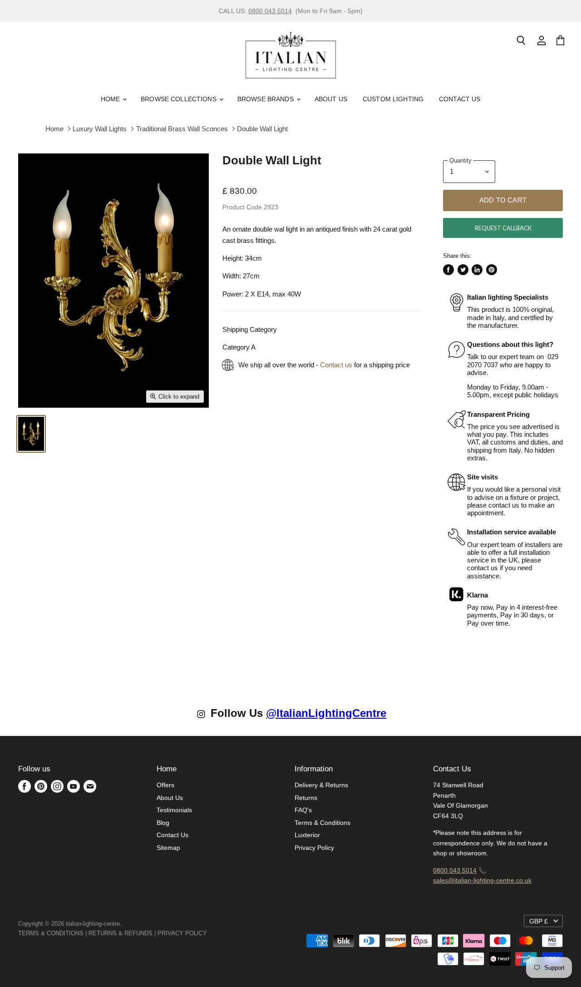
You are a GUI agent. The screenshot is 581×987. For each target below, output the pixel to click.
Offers (165, 785)
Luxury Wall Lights (100, 129)
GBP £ (538, 921)
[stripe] (217, 933)
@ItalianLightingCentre (326, 713)
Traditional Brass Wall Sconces (182, 129)
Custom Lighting (393, 99)
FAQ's (303, 810)
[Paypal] (210, 933)
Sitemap (168, 847)
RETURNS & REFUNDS (121, 933)
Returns (306, 797)
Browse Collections (179, 99)
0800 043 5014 (270, 11)
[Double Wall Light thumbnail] (31, 434)
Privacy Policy (314, 847)
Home (111, 99)
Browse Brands (266, 99)
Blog (163, 822)
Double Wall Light (262, 129)
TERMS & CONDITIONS (51, 933)
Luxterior (307, 835)
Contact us (336, 365)
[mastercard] (211, 933)
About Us (331, 99)
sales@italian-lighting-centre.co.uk (482, 880)
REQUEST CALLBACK (503, 228)
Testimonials (174, 810)
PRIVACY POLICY (182, 933)
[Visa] (208, 933)
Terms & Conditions (322, 822)
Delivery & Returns (321, 785)
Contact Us (459, 99)
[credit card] (213, 933)
